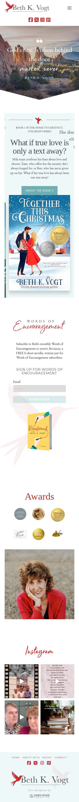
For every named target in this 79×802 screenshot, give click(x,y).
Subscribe (39, 399)
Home (16, 757)
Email (16, 382)
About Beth (31, 757)
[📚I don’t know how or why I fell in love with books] (57, 717)
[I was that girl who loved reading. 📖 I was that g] (21, 681)
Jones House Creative (39, 796)
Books (47, 757)
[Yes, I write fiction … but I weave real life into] (21, 717)
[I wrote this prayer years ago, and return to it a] (57, 681)
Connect (60, 757)
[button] (69, 8)
